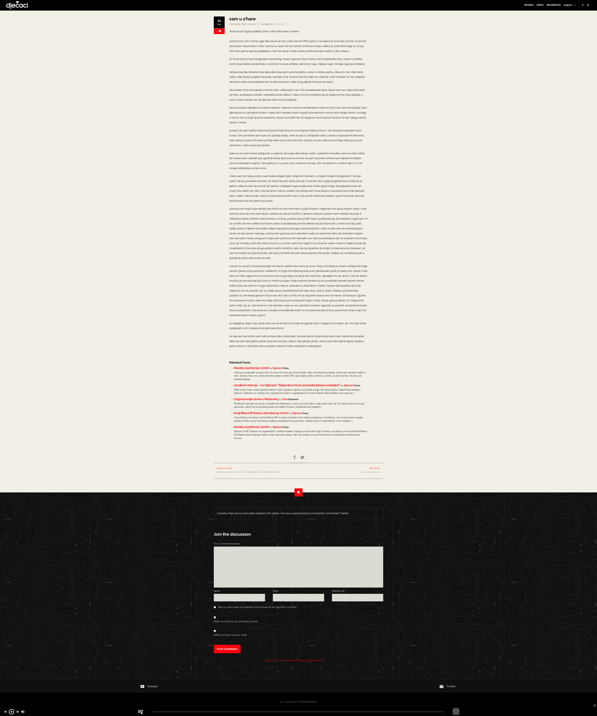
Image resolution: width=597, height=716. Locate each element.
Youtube (152, 686)
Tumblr (451, 686)
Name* (217, 591)
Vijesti (568, 5)
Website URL (338, 591)
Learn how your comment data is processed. (293, 660)
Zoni (285, 399)
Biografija (554, 5)
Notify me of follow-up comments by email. (236, 621)
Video (540, 5)
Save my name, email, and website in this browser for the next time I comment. (257, 607)
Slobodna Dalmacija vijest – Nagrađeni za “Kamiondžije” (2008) (248, 470)
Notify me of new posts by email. (230, 635)
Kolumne (279, 24)
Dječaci (277, 368)
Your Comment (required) (227, 543)
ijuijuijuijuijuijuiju (370, 470)
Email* (276, 591)
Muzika (528, 5)
